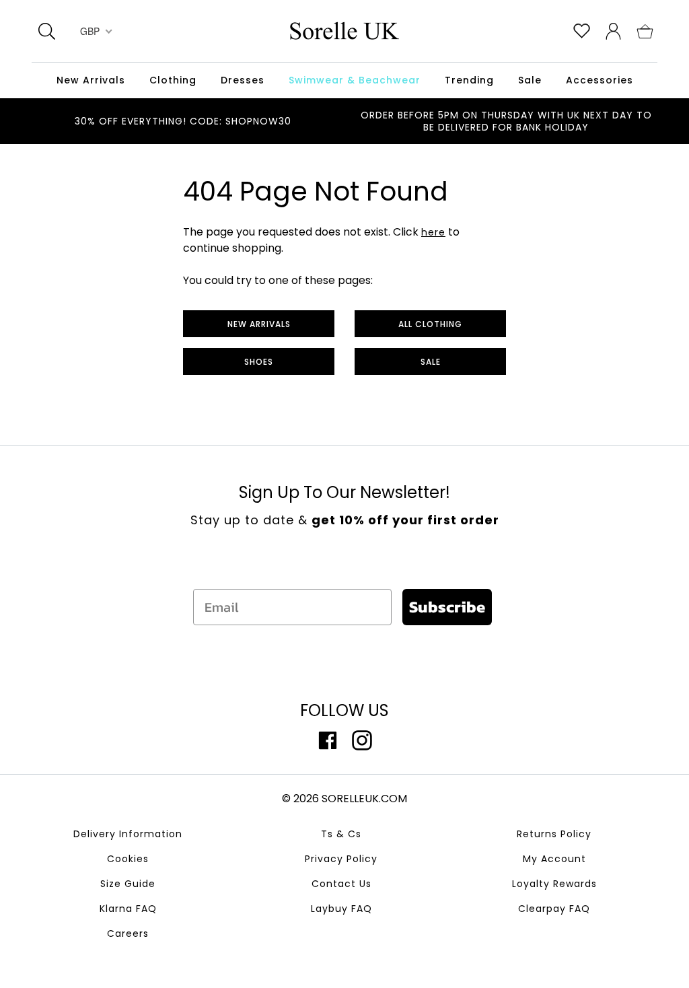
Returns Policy (554, 834)
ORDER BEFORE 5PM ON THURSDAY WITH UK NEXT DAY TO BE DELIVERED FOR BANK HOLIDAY (506, 121)
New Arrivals (259, 324)
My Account (554, 859)
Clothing (172, 80)
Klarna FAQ (128, 908)
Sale (431, 361)
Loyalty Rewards (554, 883)
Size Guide (127, 883)
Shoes (258, 361)
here (433, 232)
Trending (469, 80)
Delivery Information (127, 834)
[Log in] (613, 30)
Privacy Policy (341, 859)
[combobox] (94, 31)
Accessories (599, 80)
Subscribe (447, 607)
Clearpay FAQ (554, 908)
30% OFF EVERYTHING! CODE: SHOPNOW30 (183, 121)
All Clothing (430, 324)
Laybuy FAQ (341, 908)
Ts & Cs (341, 834)
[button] (645, 30)
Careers (128, 933)
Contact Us (341, 883)
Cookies (128, 859)
